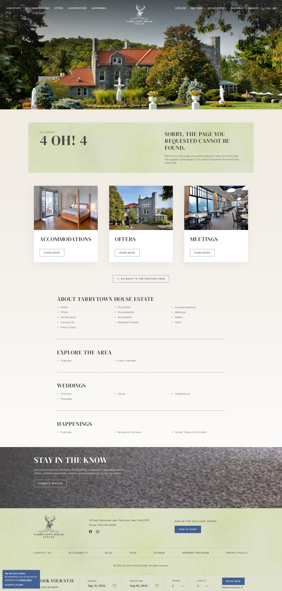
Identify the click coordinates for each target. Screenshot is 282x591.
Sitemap (159, 553)
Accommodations (37, 8)
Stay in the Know (71, 460)
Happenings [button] (98, 8)
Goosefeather (77, 8)
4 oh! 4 (64, 140)
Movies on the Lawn (129, 432)
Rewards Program (128, 322)
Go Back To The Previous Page (143, 278)
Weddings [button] (237, 8)
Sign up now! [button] (188, 529)
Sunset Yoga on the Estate (191, 432)
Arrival (92, 581)
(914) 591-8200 (49, 587)
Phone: (102, 525)
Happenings (74, 423)
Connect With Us (50, 484)
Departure (136, 581)
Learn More (54, 253)
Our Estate (13, 8)
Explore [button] (180, 8)
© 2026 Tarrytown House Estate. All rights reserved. (141, 565)
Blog (108, 553)
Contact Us (67, 322)
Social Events (217, 8)
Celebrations (182, 393)
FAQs (178, 322)
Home (64, 307)
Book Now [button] (233, 581)
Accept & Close (14, 585)
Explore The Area (84, 352)
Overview (66, 360)
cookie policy (25, 580)
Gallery (253, 8)
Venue (121, 393)
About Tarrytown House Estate (105, 299)
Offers (58, 8)
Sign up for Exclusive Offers (196, 521)
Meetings (197, 8)
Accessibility (125, 317)
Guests (201, 581)
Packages (66, 398)
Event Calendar (127, 360)
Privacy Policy (69, 327)
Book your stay (55, 581)
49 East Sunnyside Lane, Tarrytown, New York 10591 (119, 520)
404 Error (47, 132)
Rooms (176, 581)
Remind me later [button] (231, 587)
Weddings (71, 385)
